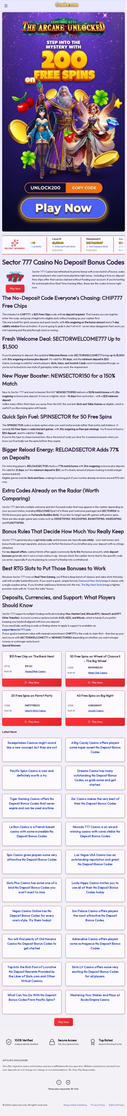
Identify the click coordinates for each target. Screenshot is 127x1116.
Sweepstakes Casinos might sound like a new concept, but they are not (32, 745)
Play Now (15, 288)
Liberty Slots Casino (35, 710)
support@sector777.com (16, 629)
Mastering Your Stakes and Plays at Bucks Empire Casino (95, 997)
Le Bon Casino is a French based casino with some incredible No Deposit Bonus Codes (32, 831)
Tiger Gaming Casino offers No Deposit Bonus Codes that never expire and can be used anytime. (32, 803)
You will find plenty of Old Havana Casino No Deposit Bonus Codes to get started (31, 943)
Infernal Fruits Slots (57, 246)
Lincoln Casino (96, 710)
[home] (67, 9)
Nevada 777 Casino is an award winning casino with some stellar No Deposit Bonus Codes (95, 831)
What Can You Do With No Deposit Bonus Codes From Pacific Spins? (31, 997)
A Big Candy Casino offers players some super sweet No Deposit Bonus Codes (95, 747)
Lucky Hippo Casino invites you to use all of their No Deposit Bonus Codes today (95, 887)
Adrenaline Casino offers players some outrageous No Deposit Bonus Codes (95, 943)
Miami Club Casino (97, 672)
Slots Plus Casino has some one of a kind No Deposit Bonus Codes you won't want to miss (32, 887)
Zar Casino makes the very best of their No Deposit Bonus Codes (95, 801)
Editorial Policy (116, 1104)
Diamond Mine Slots (90, 580)
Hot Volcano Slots (91, 246)
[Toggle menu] (6, 5)
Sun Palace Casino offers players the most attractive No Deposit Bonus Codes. (95, 915)
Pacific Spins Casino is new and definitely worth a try (32, 773)
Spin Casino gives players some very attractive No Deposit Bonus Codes (32, 857)
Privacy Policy (98, 1104)
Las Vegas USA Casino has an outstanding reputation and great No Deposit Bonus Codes (95, 859)
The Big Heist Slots (91, 584)
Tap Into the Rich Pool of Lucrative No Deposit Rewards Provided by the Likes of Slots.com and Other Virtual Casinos (31, 974)
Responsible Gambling (75, 1104)
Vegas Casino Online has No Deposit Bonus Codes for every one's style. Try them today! (32, 915)
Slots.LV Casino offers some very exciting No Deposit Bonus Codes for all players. (95, 971)
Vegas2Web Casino (35, 671)
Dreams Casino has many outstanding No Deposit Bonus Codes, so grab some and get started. (95, 778)
